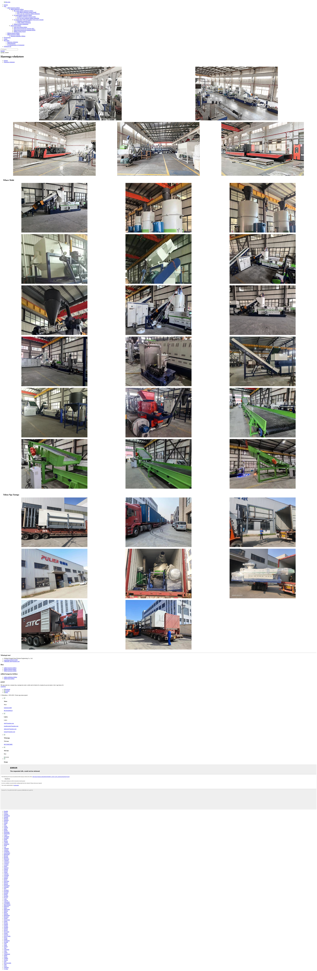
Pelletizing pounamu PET (24, 21)
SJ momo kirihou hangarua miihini (23, 15)
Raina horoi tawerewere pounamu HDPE (24, 30)
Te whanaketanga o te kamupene (15, 45)
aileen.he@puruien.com (10, 729)
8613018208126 (8, 710)
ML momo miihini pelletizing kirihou (23, 10)
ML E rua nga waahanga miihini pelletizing (28, 13)
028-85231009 (8, 708)
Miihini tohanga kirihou (13, 33)
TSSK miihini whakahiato (24, 22)
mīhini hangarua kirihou (13, 8)
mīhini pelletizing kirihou (17, 9)
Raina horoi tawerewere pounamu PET (24, 28)
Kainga (6, 5)
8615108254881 (8, 744)
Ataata (5, 39)
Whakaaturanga (11, 43)
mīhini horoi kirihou (16, 25)
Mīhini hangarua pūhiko (13, 34)
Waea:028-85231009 (11, 660)
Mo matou (6, 40)
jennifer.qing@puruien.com (11, 726)
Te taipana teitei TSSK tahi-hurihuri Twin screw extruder (29, 19)
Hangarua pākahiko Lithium (18, 36)
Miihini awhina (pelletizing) (21, 24)
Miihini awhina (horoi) (20, 31)
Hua (5, 6)
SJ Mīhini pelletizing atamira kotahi (26, 16)
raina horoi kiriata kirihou (20, 27)
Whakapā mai (7, 46)
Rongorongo (7, 37)
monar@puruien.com (9, 731)
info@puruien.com (11, 661)
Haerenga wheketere (12, 42)
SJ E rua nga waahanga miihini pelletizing (28, 18)
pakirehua (3, 686)
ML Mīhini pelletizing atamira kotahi (26, 12)
